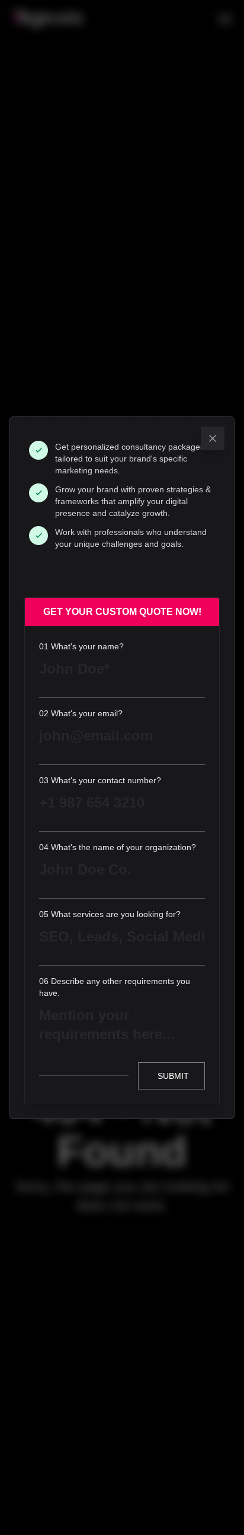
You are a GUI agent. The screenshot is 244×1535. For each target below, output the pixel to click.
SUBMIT (173, 1076)
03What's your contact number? (100, 780)
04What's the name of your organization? (117, 847)
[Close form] (212, 438)
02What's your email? (81, 713)
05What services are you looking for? (110, 914)
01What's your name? (81, 646)
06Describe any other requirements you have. (114, 987)
